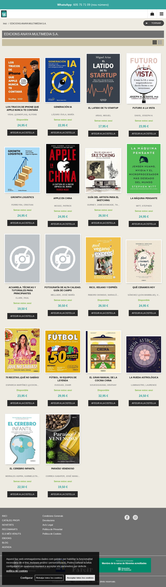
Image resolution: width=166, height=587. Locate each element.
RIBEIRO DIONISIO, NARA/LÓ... (103, 295)
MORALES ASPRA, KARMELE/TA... (22, 476)
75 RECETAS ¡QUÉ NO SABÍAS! (22, 377)
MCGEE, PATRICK (62, 206)
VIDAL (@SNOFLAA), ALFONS (22, 114)
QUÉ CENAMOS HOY (144, 287)
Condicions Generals (53, 516)
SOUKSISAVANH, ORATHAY (103, 385)
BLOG (5, 542)
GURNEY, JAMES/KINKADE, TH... (103, 205)
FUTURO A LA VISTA (144, 108)
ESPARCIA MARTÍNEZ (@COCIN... (22, 385)
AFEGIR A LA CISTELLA (22, 132)
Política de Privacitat (52, 529)
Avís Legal (48, 525)
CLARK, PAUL (22, 298)
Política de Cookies (52, 534)
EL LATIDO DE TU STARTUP (103, 108)
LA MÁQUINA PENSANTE (143, 198)
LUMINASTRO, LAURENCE (144, 385)
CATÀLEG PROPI (11, 520)
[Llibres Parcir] (4, 14)
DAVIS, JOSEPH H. (144, 115)
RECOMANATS (9, 529)
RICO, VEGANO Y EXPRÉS (103, 287)
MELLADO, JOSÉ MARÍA (63, 295)
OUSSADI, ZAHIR (62, 385)
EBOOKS (6, 538)
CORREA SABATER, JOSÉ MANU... (63, 476)
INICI (4, 516)
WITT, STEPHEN (144, 206)
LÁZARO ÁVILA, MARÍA (62, 114)
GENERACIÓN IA (63, 107)
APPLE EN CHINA (62, 198)
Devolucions (49, 520)
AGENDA (6, 547)
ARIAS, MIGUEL (103, 115)
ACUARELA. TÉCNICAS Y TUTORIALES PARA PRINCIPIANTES (22, 290)
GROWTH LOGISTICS (22, 197)
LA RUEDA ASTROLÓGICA (143, 377)
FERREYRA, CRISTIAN (22, 205)
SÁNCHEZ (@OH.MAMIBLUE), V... (144, 295)
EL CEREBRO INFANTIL (22, 468)
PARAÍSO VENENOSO (62, 468)
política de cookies (17, 571)
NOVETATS (8, 525)
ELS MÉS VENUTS (11, 534)
